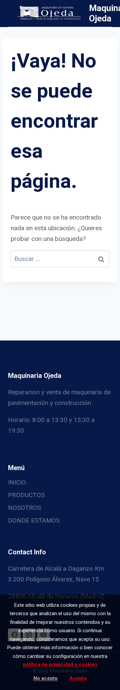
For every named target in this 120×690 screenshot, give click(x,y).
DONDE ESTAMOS (34, 520)
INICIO (17, 482)
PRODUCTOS (26, 495)
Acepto (78, 678)
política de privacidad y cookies (60, 665)
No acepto (45, 678)
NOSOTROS (24, 508)
